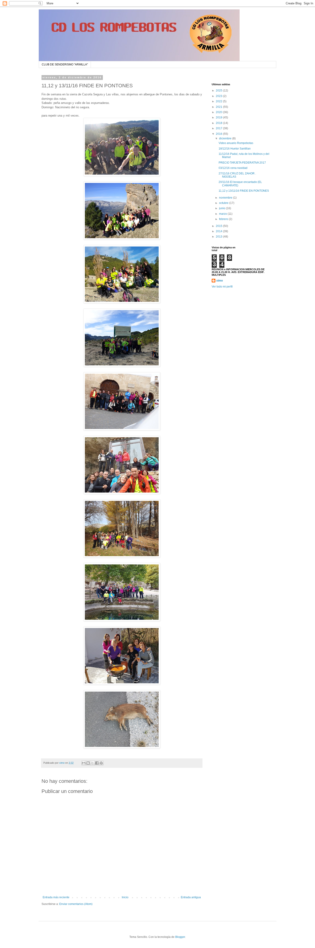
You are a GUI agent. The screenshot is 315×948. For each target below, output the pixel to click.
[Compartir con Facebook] (97, 763)
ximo (219, 280)
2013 (219, 236)
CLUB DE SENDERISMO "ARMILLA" (65, 64)
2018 (219, 123)
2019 (219, 117)
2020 (219, 112)
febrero (224, 219)
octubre (224, 203)
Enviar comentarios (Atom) (75, 904)
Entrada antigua (191, 897)
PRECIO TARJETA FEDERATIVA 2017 (242, 162)
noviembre (226, 197)
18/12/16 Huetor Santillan (235, 148)
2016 (219, 133)
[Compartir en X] (92, 763)
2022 (219, 101)
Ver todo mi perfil (222, 286)
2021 (219, 107)
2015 (219, 226)
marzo (223, 213)
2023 (219, 96)
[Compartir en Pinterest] (101, 763)
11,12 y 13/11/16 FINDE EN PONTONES (244, 190)
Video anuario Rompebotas (236, 143)
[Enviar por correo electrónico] (83, 763)
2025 (219, 90)
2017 (219, 128)
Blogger (180, 937)
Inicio (125, 897)
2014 (219, 231)
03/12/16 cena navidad (233, 168)
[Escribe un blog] (88, 763)
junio (222, 208)
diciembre (225, 138)
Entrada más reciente (56, 897)
